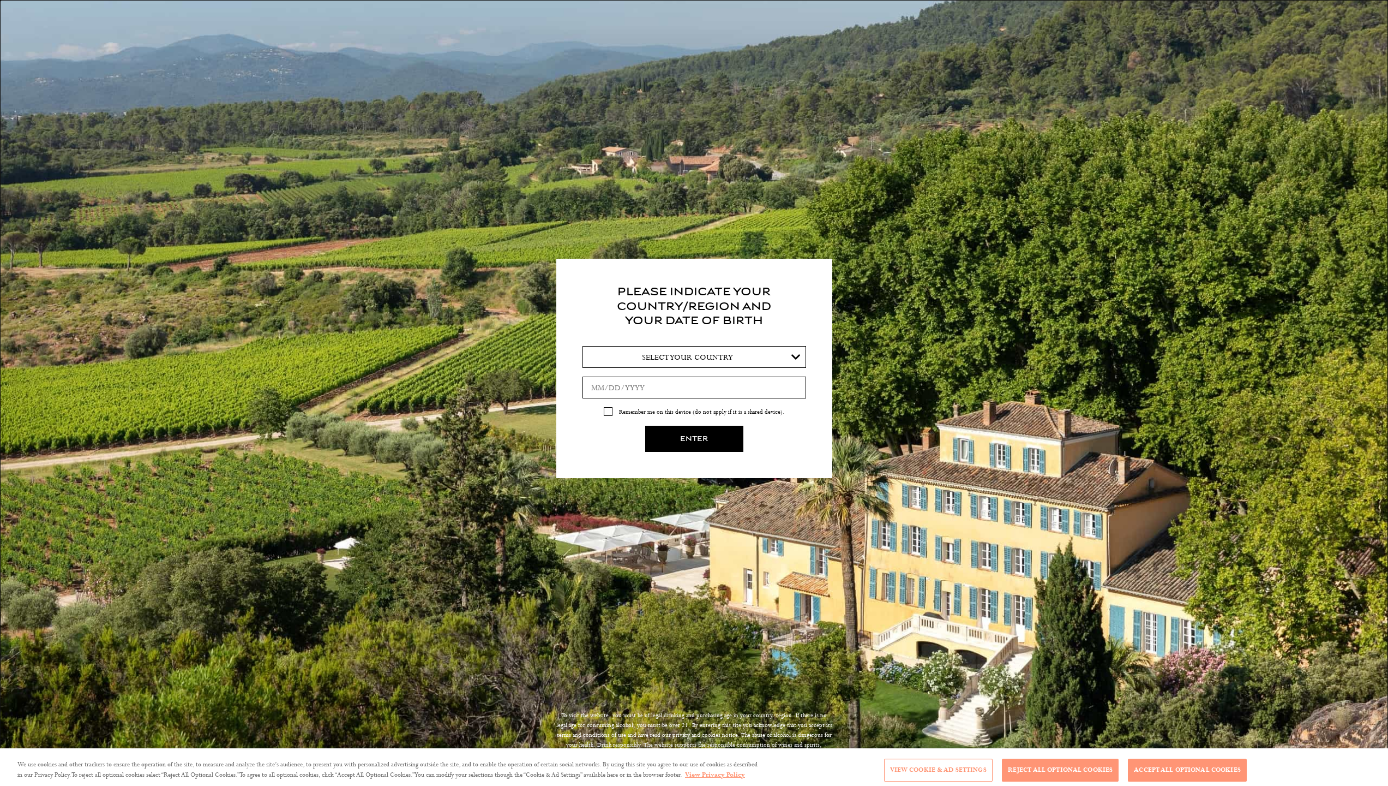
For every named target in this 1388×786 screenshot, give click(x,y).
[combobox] (694, 357)
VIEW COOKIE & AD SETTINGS (938, 770)
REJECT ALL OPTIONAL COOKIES (1060, 770)
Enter (694, 439)
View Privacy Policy (715, 774)
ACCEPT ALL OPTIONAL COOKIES (1187, 770)
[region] (694, 767)
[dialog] (694, 393)
